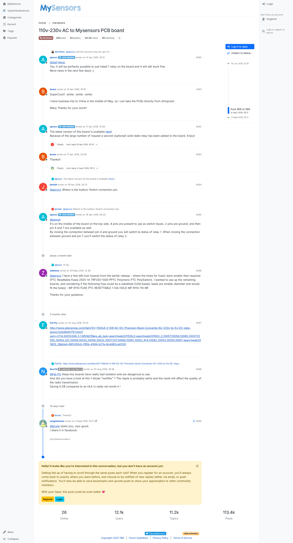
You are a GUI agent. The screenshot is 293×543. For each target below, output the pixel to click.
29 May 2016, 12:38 (80, 270)
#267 (198, 322)
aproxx (53, 57)
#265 (198, 214)
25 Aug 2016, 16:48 (104, 369)
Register (48, 499)
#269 (198, 421)
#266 (198, 270)
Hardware (47, 38)
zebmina (54, 270)
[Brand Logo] (60, 8)
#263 (198, 154)
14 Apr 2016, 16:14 (95, 57)
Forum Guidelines (138, 537)
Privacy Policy (160, 537)
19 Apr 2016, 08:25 (96, 214)
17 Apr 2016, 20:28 (76, 154)
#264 (198, 184)
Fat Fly (53, 322)
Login (59, 499)
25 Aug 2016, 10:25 (78, 322)
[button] (16, 532)
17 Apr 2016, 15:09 (95, 126)
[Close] (197, 466)
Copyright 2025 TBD (112, 537)
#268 (198, 369)
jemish (53, 184)
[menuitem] (276, 4)
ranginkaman (57, 421)
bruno (53, 89)
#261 (199, 89)
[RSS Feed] (119, 38)
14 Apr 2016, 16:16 (76, 89)
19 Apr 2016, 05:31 (77, 184)
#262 (198, 126)
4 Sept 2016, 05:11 (84, 421)
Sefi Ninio (60, 51)
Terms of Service (182, 537)
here (108, 131)
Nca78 (53, 369)
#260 (198, 57)
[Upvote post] (186, 79)
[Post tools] (199, 79)
